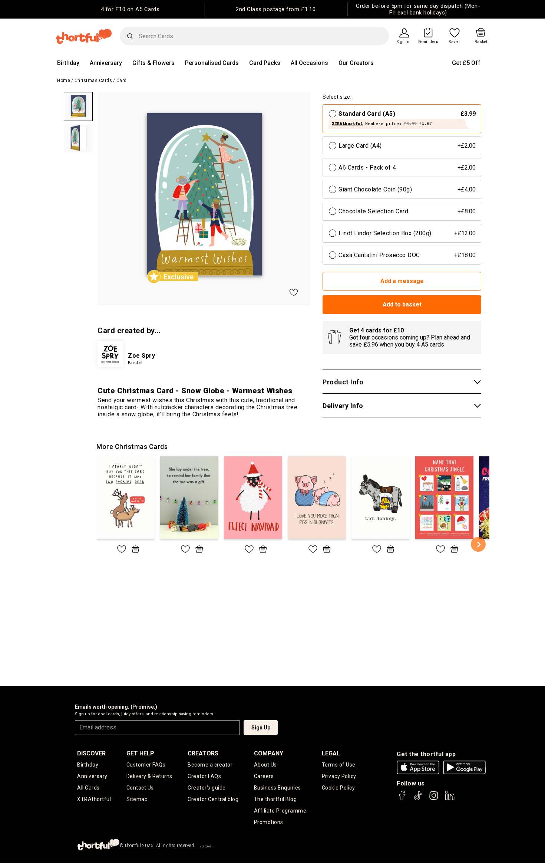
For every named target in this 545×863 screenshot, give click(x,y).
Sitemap (137, 799)
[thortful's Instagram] (433, 799)
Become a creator (210, 765)
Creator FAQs (204, 776)
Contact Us (140, 788)
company (268, 753)
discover (91, 753)
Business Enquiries (277, 788)
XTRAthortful (94, 799)
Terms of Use (339, 765)
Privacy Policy (339, 776)
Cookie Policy (338, 788)
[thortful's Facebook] (402, 799)
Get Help (140, 753)
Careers (264, 776)
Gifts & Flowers (153, 62)
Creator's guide (207, 788)
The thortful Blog (275, 799)
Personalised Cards (212, 62)
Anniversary (106, 62)
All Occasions (309, 62)
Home (63, 80)
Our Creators (356, 62)
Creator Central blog (213, 799)
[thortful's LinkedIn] (449, 799)
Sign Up (260, 728)
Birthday (68, 62)
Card (121, 80)
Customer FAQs (146, 765)
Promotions (268, 822)
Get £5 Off (466, 62)
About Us (265, 765)
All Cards (88, 788)
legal (331, 753)
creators (203, 753)
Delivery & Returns (149, 776)
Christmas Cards (93, 80)
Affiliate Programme (280, 811)
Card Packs (264, 62)
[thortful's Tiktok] (418, 799)
